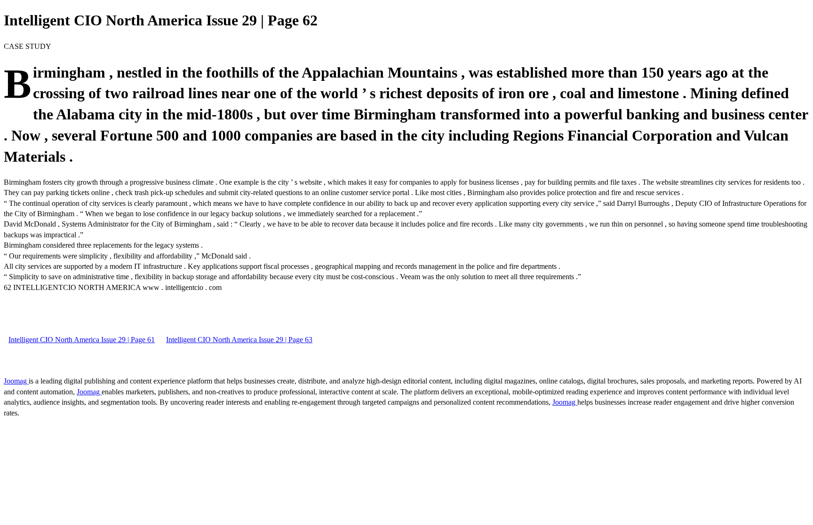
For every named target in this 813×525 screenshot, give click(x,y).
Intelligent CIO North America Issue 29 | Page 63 (239, 340)
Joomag (16, 381)
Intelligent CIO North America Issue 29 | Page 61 (81, 340)
